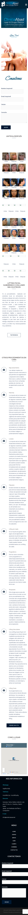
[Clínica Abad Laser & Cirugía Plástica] (10, 4)
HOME (14, 831)
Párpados (11, 485)
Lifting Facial (12, 688)
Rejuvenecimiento (14, 368)
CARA (14, 840)
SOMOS (14, 834)
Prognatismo (12, 552)
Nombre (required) (6, 88)
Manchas (11, 392)
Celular (3, 104)
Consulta (4, 112)
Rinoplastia (12, 589)
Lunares (11, 439)
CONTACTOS (14, 850)
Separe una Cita (14, 725)
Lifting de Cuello (13, 529)
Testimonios (14, 335)
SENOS (14, 837)
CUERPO (14, 844)
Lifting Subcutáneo (14, 629)
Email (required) (6, 96)
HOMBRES (14, 847)
